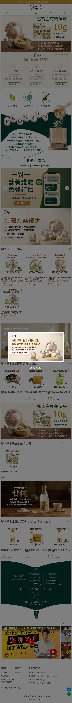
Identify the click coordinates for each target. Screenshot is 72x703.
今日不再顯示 (37, 368)
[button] (62, 333)
